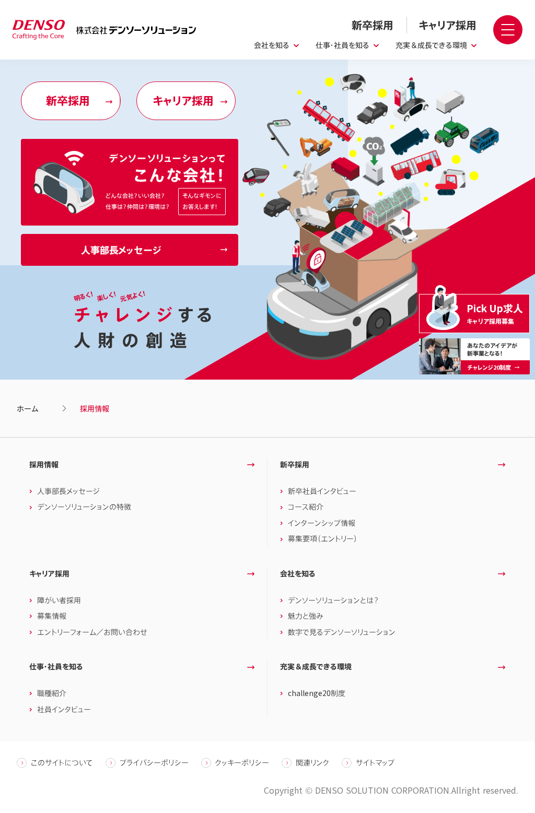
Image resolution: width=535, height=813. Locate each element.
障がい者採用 (59, 600)
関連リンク (312, 763)
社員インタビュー (64, 709)
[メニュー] (507, 29)
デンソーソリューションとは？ (333, 600)
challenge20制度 (316, 693)
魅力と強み (305, 616)
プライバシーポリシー (154, 763)
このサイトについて (62, 763)
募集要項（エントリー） (322, 539)
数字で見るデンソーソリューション (342, 632)
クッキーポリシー (242, 763)
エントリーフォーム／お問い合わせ (92, 632)
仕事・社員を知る (342, 45)
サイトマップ (375, 763)
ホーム (27, 409)
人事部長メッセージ (68, 491)
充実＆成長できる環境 (431, 45)
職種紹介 (51, 693)
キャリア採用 (49, 574)
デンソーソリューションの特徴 (84, 507)
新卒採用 (294, 464)
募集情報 (51, 616)
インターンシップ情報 (321, 523)
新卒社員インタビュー (322, 491)
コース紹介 (305, 507)
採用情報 (44, 464)
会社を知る (271, 45)
